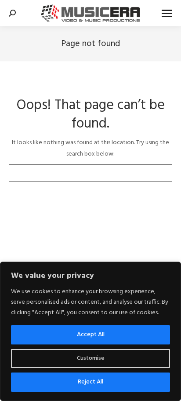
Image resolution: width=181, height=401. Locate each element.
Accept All (91, 335)
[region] (90, 331)
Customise (91, 358)
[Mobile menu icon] (167, 13)
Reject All (90, 382)
